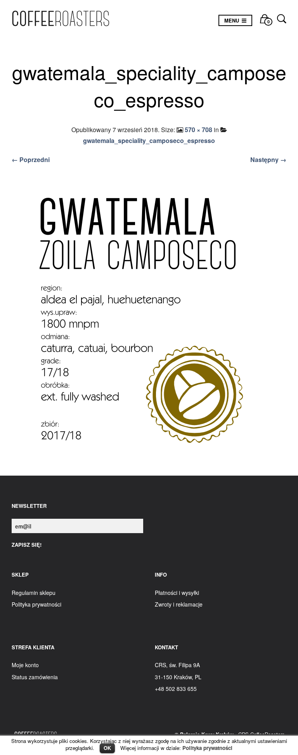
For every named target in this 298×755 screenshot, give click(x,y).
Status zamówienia (35, 677)
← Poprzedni (31, 159)
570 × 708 (198, 129)
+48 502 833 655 (176, 688)
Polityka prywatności (207, 748)
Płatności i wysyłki (177, 592)
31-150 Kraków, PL (178, 677)
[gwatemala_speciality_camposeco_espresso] (149, 321)
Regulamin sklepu (33, 592)
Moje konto (25, 665)
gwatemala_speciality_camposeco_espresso (149, 140)
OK (107, 748)
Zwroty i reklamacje (179, 604)
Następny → (268, 159)
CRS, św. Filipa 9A (177, 665)
